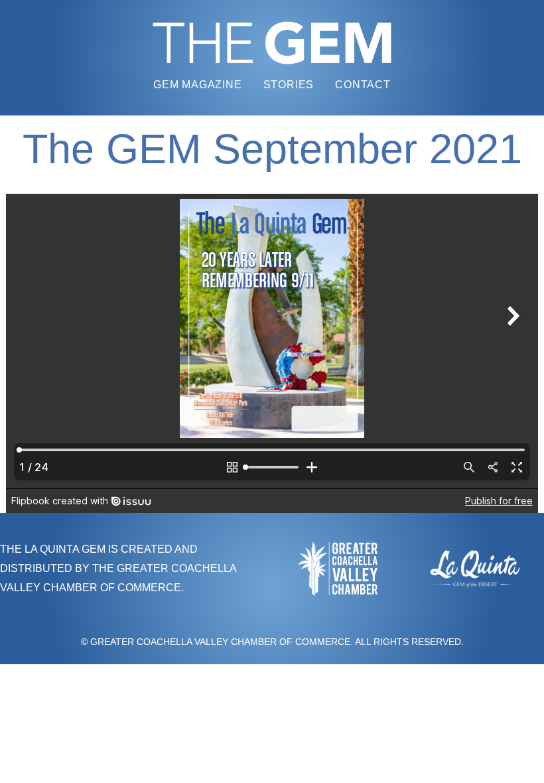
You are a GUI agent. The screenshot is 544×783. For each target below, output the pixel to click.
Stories (288, 84)
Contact (363, 84)
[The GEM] (272, 42)
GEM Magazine (197, 84)
